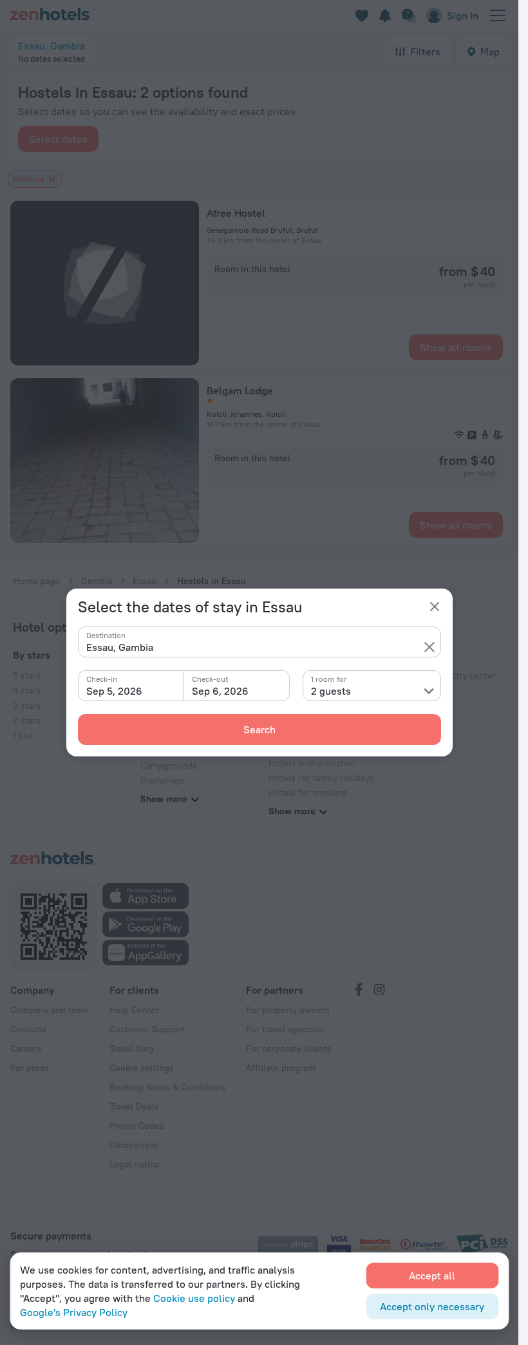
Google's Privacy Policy (73, 1312)
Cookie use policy (194, 1298)
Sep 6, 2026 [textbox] (220, 690)
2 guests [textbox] (331, 690)
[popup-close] (434, 606)
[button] (429, 647)
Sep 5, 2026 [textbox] (114, 690)
